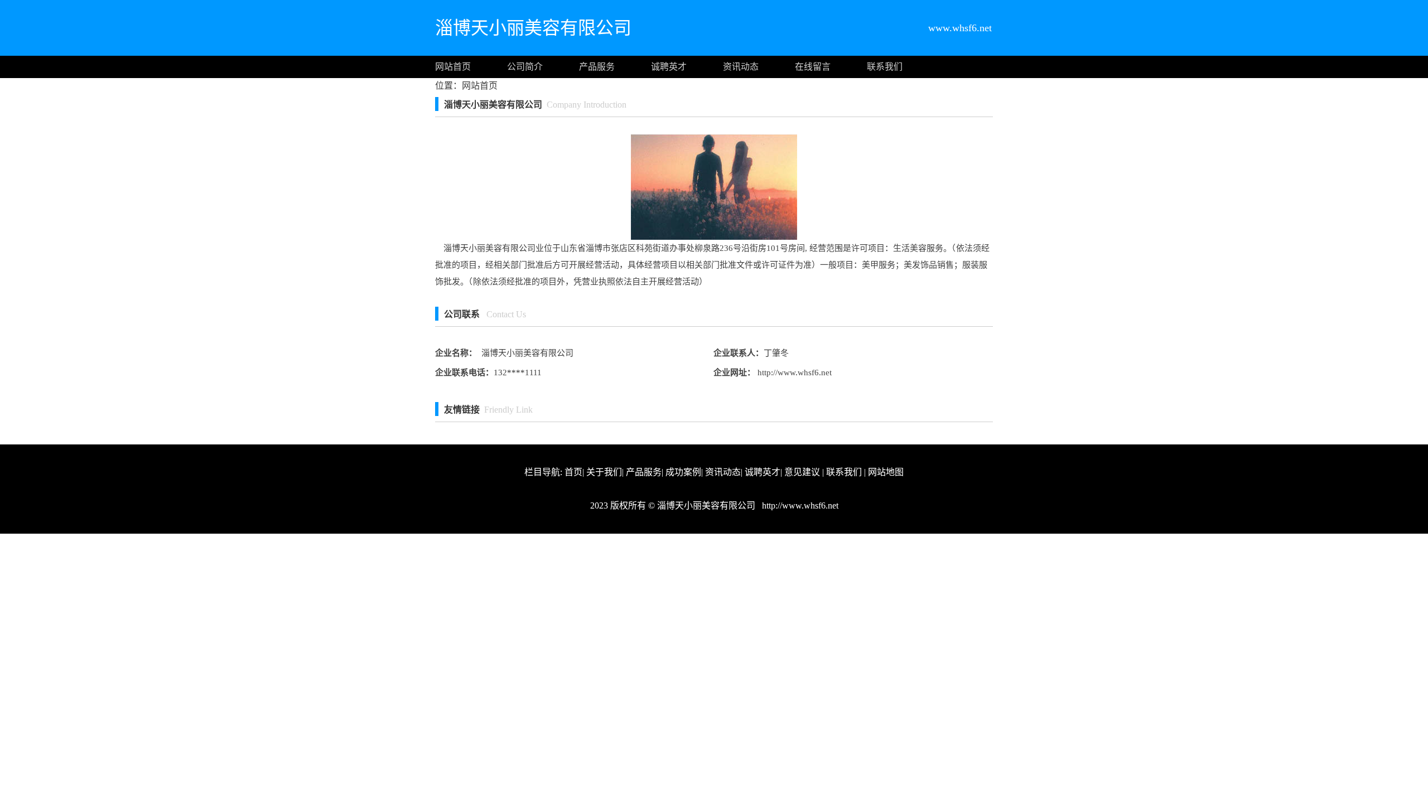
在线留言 (813, 66)
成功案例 (683, 472)
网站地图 (886, 472)
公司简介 (525, 66)
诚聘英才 (669, 66)
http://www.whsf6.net (793, 372)
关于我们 (604, 472)
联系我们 (885, 66)
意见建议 (802, 472)
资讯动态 (741, 66)
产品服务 (597, 66)
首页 (573, 472)
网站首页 (453, 66)
